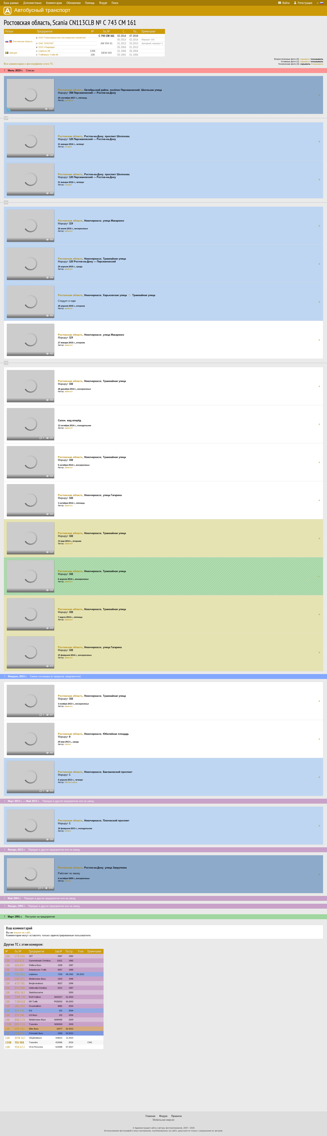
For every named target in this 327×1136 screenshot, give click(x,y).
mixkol (68, 744)
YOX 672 (20, 1047)
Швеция (13, 53)
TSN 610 (20, 1001)
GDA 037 (20, 965)
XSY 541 (20, 1010)
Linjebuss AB (44, 51)
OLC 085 (19, 970)
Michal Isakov (71, 782)
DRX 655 (20, 1033)
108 (7, 956)
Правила (176, 1116)
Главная (150, 1116)
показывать (317, 64)
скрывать (304, 59)
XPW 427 (20, 1038)
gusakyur (69, 100)
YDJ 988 (19, 1042)
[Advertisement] (163, 1082)
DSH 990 (20, 988)
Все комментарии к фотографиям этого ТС (28, 63)
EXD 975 (20, 979)
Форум (163, 1116)
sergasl (68, 146)
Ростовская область (23, 41)
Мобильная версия (163, 1119)
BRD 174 (20, 1020)
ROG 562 (20, 992)
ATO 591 (20, 983)
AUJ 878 (19, 961)
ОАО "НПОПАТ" (46, 43)
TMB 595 (20, 997)
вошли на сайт (22, 932)
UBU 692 (20, 1006)
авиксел (68, 231)
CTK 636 (20, 956)
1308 (8, 1024)
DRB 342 (20, 1029)
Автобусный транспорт (42, 10)
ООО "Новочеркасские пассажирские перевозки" (62, 38)
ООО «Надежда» (46, 47)
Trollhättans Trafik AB (48, 55)
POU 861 (20, 974)
